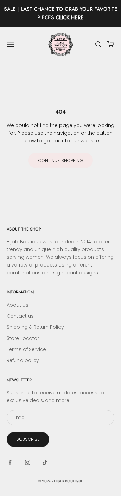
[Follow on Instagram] (27, 462)
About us (17, 305)
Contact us (20, 316)
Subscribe (28, 439)
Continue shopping (60, 160)
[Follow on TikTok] (45, 462)
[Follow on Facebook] (10, 462)
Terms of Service (26, 349)
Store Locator (23, 338)
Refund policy (23, 360)
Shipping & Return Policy (35, 327)
